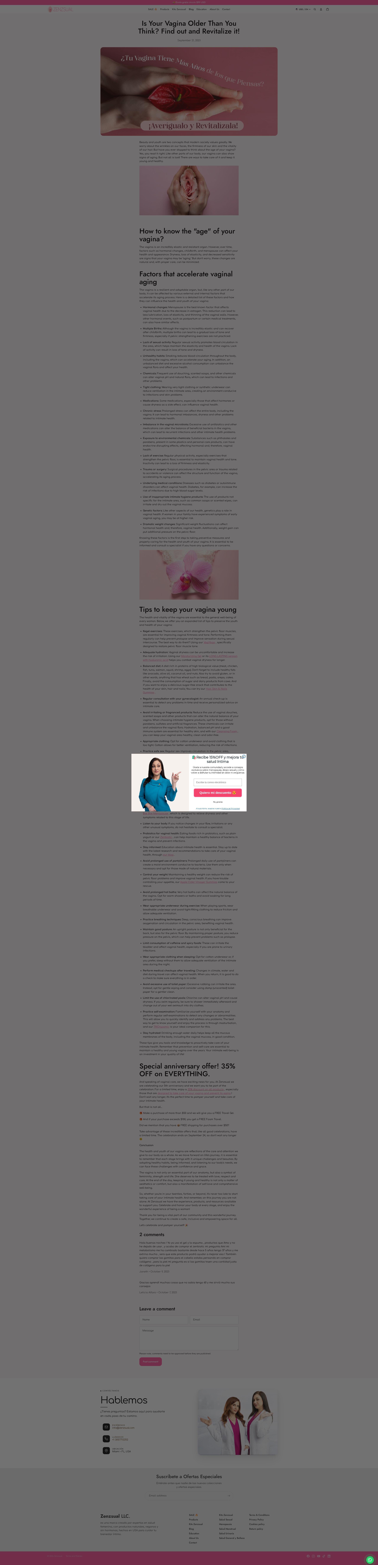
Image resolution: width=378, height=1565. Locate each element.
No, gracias (218, 802)
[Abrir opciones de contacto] (370, 1560)
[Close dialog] (243, 756)
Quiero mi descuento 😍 (217, 793)
